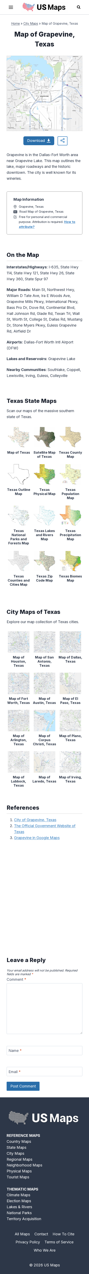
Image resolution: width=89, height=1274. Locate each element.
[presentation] (18, 437)
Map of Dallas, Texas (70, 659)
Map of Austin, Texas (44, 701)
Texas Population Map (70, 494)
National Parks (19, 1213)
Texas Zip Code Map (44, 578)
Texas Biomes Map (70, 578)
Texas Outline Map (18, 492)
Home (15, 24)
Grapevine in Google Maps (37, 838)
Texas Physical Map (44, 492)
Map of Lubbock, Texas (18, 781)
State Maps (16, 1147)
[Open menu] (11, 7)
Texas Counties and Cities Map (19, 580)
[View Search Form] (78, 7)
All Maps (22, 1234)
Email (14, 1072)
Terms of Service (58, 1242)
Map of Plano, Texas (70, 738)
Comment (16, 979)
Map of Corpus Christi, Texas (44, 740)
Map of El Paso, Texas (70, 701)
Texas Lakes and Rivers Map (44, 535)
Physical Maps (19, 1171)
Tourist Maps (18, 1177)
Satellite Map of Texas (44, 454)
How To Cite (63, 1234)
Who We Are (44, 1250)
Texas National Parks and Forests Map (18, 537)
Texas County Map (70, 454)
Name (15, 1050)
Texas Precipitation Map (70, 535)
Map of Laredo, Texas (44, 779)
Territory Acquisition (24, 1219)
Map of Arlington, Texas (18, 740)
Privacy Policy (28, 1242)
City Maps (30, 24)
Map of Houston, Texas (18, 661)
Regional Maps (19, 1159)
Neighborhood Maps (24, 1165)
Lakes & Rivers (19, 1207)
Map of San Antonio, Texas (44, 661)
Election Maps (19, 1201)
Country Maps (19, 1141)
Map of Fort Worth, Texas (18, 701)
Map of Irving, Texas (70, 779)
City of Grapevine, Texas (35, 820)
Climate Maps (18, 1195)
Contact (41, 1234)
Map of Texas (18, 452)
